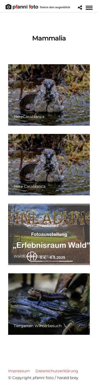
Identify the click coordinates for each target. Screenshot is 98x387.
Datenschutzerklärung (56, 370)
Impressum (19, 370)
